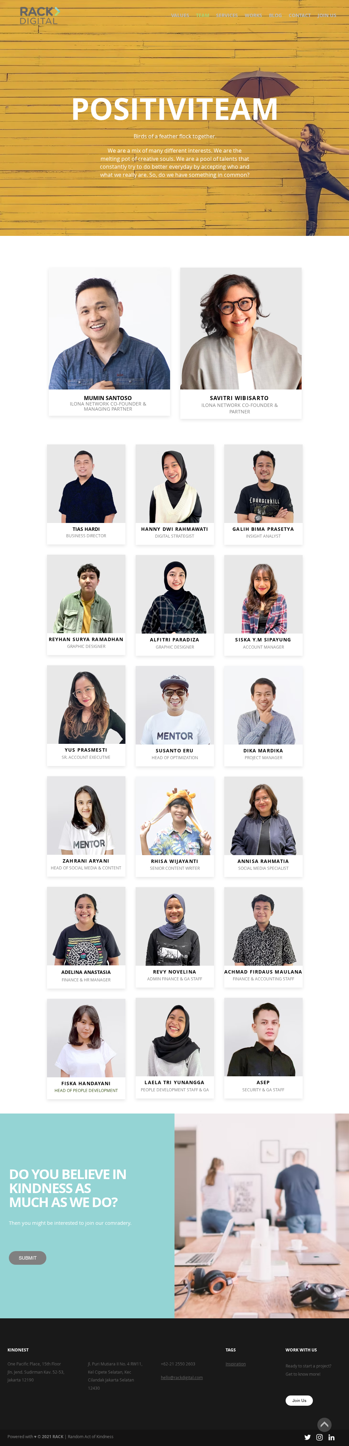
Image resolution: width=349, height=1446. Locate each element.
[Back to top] (324, 1424)
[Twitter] (307, 1437)
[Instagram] (319, 1437)
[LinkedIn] (331, 1437)
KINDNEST (18, 1350)
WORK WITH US (301, 1350)
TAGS (231, 1350)
